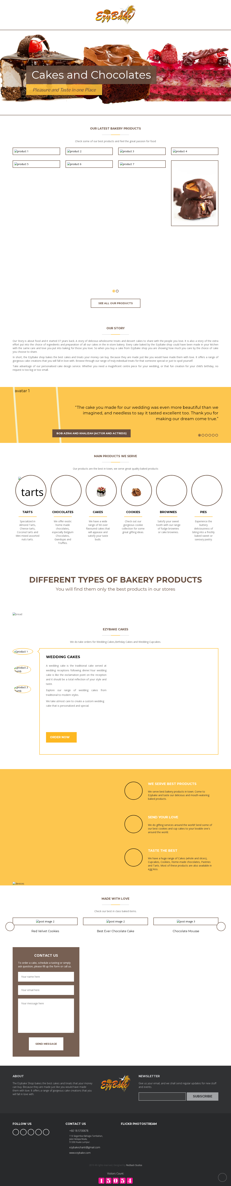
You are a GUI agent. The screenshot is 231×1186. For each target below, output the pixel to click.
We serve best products (172, 784)
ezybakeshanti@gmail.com (84, 1147)
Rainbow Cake (36, 156)
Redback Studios (134, 1165)
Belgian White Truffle (141, 156)
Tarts (27, 512)
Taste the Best (162, 851)
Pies (203, 512)
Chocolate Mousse (186, 931)
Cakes (98, 512)
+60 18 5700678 (78, 1130)
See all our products (115, 303)
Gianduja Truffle (89, 156)
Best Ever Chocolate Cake (115, 931)
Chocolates (62, 512)
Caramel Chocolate (195, 214)
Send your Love (163, 817)
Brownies (168, 512)
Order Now (60, 737)
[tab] (23, 651)
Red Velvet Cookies (45, 931)
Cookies (133, 512)
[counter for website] (115, 1180)
